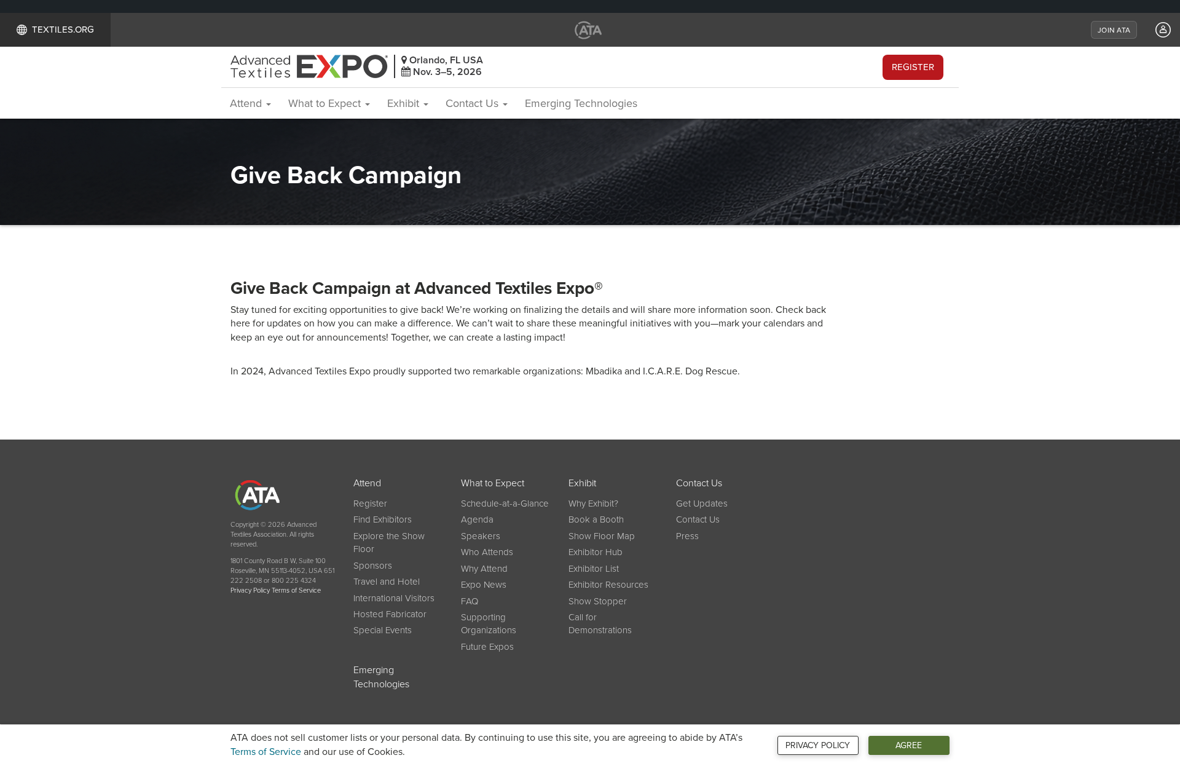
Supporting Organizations (488, 624)
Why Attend (484, 568)
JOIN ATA (1114, 30)
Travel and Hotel (386, 581)
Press (687, 536)
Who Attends (487, 552)
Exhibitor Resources (608, 584)
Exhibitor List (593, 568)
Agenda (477, 519)
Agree (908, 745)
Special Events (382, 630)
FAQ (469, 601)
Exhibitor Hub (595, 552)
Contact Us (474, 103)
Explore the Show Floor (389, 543)
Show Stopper (597, 601)
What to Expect (326, 103)
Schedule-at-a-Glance (505, 503)
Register (913, 67)
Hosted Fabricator (390, 614)
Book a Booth (596, 519)
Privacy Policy (817, 745)
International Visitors (394, 598)
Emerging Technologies (581, 103)
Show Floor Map (601, 536)
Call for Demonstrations (600, 624)
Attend (247, 103)
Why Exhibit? (593, 503)
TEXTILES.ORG (63, 29)
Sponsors (372, 565)
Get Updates (702, 503)
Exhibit (404, 103)
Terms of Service (265, 752)
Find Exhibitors (382, 519)
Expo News (483, 584)
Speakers (480, 536)
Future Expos (487, 646)
